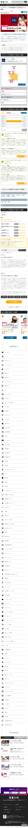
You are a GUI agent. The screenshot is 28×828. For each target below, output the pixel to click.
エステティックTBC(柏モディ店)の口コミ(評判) (13, 49)
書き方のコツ (22, 250)
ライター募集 (6, 812)
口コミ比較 (21, 84)
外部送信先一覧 (7, 809)
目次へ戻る (24, 825)
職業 (2, 205)
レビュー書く (23, 112)
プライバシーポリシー (8, 804)
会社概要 (5, 807)
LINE (23, 792)
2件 (24, 34)
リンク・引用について (19, 807)
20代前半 (8, 195)
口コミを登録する (14, 301)
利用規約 (17, 804)
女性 (5, 201)
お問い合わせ (18, 809)
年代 (2, 193)
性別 (2, 199)
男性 (2, 201)
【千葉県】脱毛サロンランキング (13, 61)
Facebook (14, 792)
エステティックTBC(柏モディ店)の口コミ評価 (12, 48)
